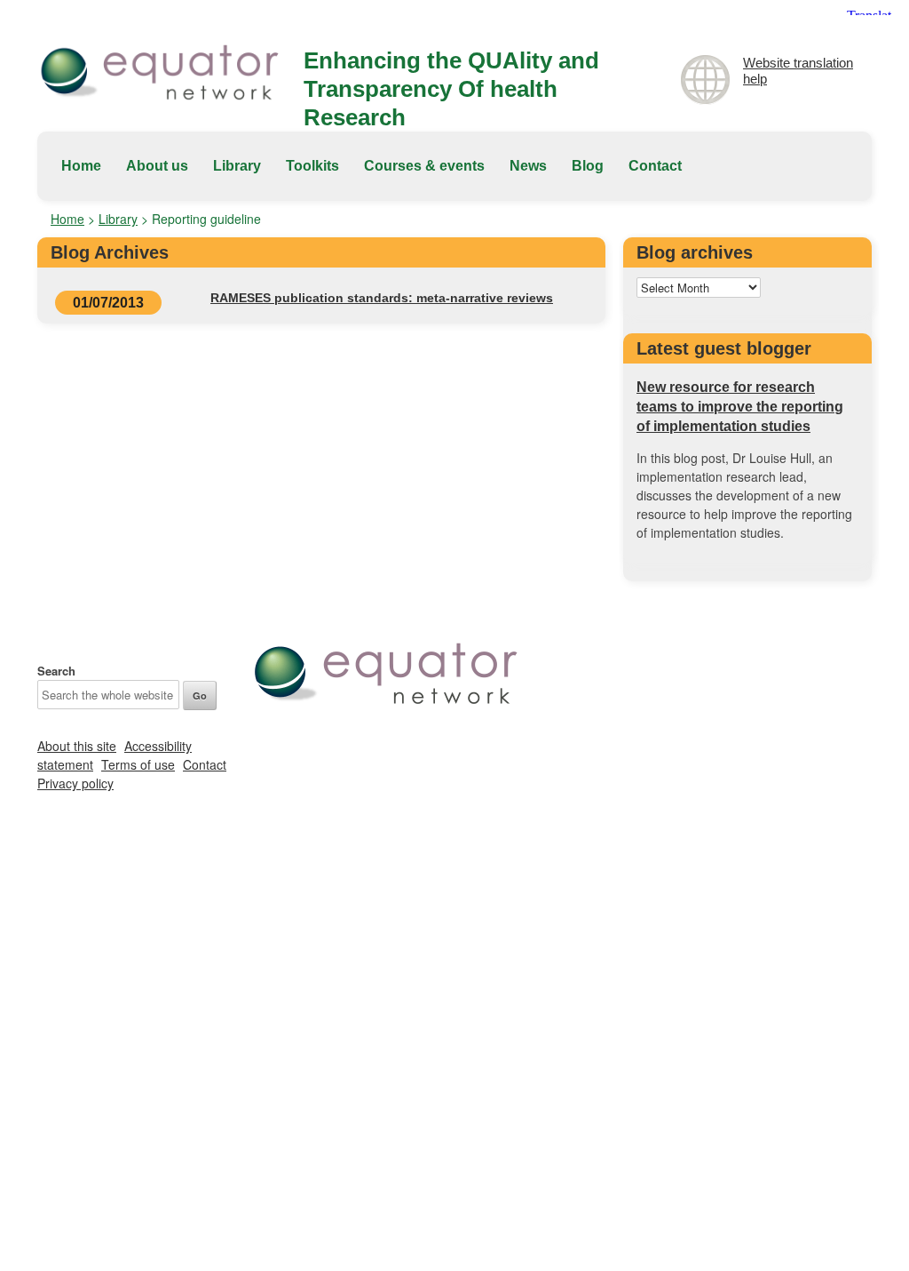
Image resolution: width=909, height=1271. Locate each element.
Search (56, 670)
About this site (76, 746)
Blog (588, 165)
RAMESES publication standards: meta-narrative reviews (381, 298)
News (528, 165)
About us (157, 165)
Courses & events (424, 165)
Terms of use (138, 764)
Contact (655, 165)
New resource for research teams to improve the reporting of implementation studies (739, 407)
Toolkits (312, 165)
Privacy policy (75, 783)
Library (237, 165)
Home (81, 165)
